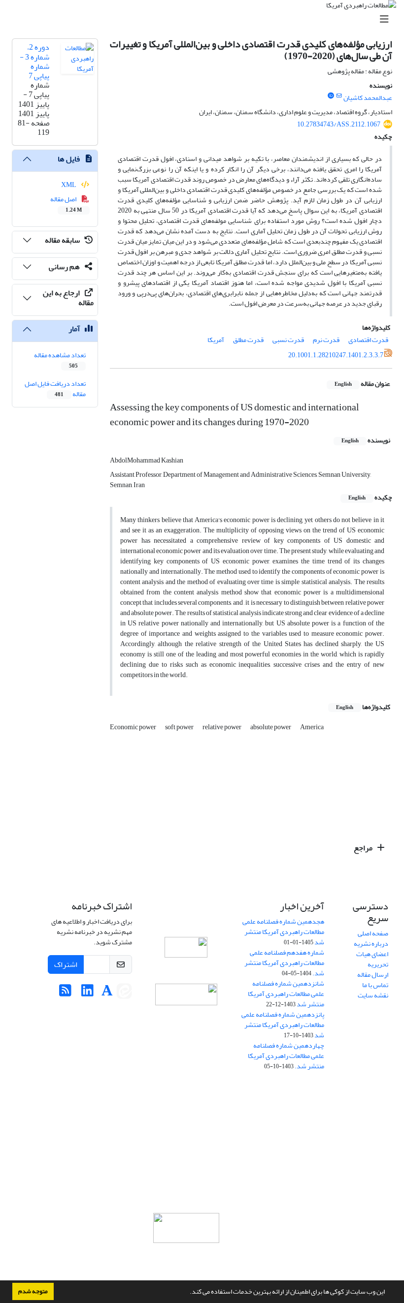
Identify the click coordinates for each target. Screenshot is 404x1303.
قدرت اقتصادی (368, 339)
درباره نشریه (371, 943)
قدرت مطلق (248, 339)
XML (69, 184)
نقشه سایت (373, 995)
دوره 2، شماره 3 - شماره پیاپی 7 (34, 61)
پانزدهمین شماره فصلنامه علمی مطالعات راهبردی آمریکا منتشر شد (282, 1025)
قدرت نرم (326, 339)
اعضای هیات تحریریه (372, 959)
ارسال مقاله (372, 974)
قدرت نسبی (288, 339)
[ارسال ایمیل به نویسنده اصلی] (339, 96)
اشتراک (65, 964)
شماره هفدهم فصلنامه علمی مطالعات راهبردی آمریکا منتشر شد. (284, 963)
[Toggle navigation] (205, 19)
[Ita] (124, 993)
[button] (187, 1292)
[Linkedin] (87, 993)
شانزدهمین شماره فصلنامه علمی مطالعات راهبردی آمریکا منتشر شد (286, 994)
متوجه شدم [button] (33, 1291)
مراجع (364, 847)
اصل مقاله (66, 203)
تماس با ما (375, 985)
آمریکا (215, 339)
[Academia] (107, 993)
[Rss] (65, 993)
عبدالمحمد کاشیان (367, 97)
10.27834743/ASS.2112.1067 (338, 124)
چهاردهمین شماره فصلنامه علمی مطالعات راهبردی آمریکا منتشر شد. (286, 1056)
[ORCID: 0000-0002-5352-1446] (331, 96)
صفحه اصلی (373, 933)
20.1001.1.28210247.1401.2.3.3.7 (335, 355)
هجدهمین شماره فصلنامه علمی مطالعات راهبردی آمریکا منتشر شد (283, 932)
